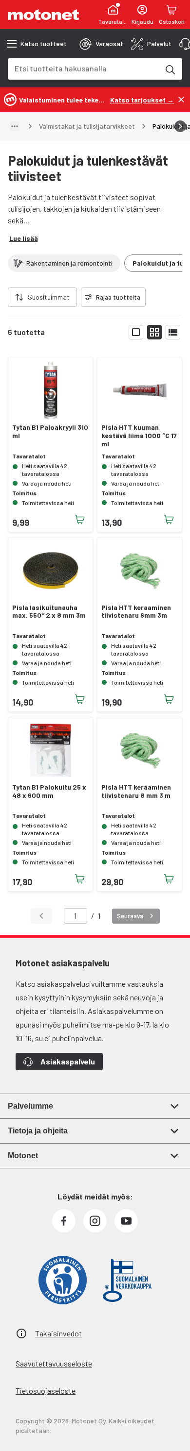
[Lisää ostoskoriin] (80, 519)
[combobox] (83, 68)
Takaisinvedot (58, 1333)
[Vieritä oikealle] (180, 126)
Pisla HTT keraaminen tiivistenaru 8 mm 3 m (136, 791)
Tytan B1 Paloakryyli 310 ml (50, 431)
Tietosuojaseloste (46, 1390)
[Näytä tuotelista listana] (173, 332)
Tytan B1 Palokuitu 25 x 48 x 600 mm (49, 791)
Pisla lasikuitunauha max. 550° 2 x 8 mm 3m (49, 612)
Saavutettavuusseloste (54, 1363)
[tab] (101, 43)
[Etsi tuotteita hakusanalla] (169, 69)
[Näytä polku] (14, 126)
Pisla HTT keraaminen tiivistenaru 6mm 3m (136, 612)
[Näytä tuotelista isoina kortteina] (136, 332)
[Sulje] (181, 99)
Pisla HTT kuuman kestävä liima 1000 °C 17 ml (139, 435)
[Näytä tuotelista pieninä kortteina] (154, 332)
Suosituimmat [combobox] (49, 297)
